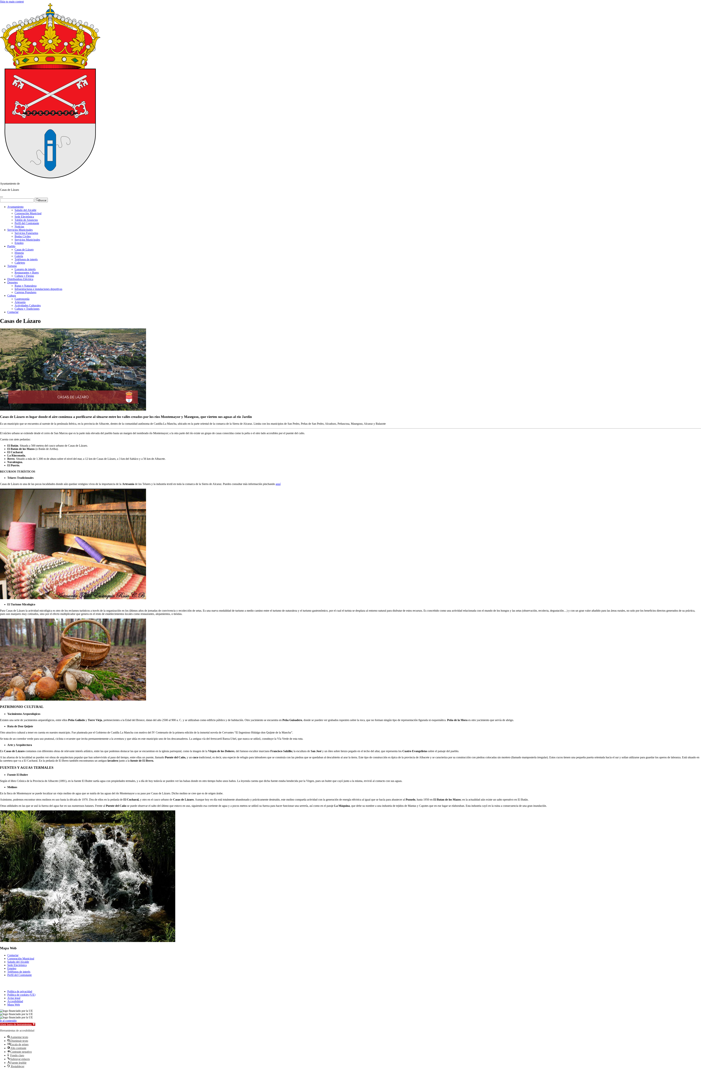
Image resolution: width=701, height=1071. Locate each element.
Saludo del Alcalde (25, 210)
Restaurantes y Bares (27, 272)
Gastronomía (22, 298)
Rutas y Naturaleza (26, 285)
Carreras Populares (25, 292)
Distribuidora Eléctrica (20, 279)
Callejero (20, 262)
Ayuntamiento (15, 206)
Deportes (12, 282)
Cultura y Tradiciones (27, 308)
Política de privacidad (19, 991)
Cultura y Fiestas (24, 275)
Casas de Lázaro (24, 249)
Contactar (12, 312)
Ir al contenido (8, 1020)
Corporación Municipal (28, 213)
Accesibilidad (15, 1001)
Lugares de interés (25, 269)
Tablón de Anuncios (26, 219)
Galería (19, 256)
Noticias (19, 226)
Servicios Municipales (20, 229)
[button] (17, 1024)
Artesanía (20, 302)
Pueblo (11, 246)
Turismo (12, 266)
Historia (19, 252)
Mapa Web (13, 1004)
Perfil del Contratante (27, 223)
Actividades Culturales (28, 305)
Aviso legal (13, 998)
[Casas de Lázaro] (50, 177)
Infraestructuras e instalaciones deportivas (38, 289)
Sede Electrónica (24, 216)
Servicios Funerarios (26, 233)
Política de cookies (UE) (21, 994)
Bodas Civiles (23, 236)
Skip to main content (12, 1)
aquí (278, 484)
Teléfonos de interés (26, 259)
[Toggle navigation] (1, 197)
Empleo (19, 242)
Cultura (11, 295)
